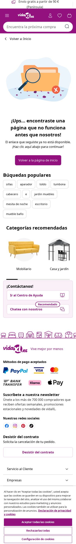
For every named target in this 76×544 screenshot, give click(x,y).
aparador (26, 184)
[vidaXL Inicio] (26, 15)
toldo (43, 184)
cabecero (12, 194)
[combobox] (38, 27)
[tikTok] (31, 426)
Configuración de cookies (38, 539)
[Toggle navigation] (7, 15)
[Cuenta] (50, 15)
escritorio (41, 204)
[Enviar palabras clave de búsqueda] (67, 26)
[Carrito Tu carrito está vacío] (69, 15)
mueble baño (14, 214)
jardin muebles (44, 194)
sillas (9, 184)
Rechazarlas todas (38, 530)
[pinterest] (23, 426)
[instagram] (15, 426)
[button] (38, 469)
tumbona (59, 184)
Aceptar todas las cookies (38, 522)
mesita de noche (17, 204)
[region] (38, 515)
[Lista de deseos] (59, 15)
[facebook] (7, 426)
